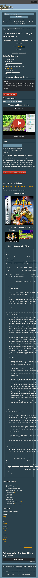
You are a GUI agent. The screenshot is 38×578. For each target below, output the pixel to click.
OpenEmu (5, 528)
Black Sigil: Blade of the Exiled (14, 501)
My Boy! (4, 516)
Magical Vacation (10, 499)
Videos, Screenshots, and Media (14, 63)
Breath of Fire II (10, 496)
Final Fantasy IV (10, 492)
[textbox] (10, 145)
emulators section (28, 547)
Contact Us (19, 568)
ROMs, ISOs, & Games (16, 20)
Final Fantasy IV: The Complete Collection (16, 505)
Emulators (25, 20)
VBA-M (4, 530)
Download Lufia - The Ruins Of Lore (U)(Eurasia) (18, 186)
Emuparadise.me (17, 574)
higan (4, 535)
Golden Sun (9, 485)
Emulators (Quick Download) (13, 72)
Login (9, 20)
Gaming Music (6, 22)
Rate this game (9, 61)
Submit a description (9, 94)
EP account (19, 148)
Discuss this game (10, 74)
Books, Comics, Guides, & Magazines (20, 22)
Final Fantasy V (10, 494)
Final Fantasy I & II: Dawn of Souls (14, 490)
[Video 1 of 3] (19, 123)
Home (5, 20)
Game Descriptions (10, 59)
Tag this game (9, 64)
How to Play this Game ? (19, 53)
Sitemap (8, 566)
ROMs (4, 28)
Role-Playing (21, 46)
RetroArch (5, 517)
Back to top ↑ (32, 561)
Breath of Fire (10, 497)
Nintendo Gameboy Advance (13, 28)
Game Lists (22, 23)
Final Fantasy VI (10, 487)
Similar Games (9, 70)
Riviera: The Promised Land (13, 488)
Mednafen (5, 523)
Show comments (19, 559)
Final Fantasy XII (10, 503)
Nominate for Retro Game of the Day (15, 66)
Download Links (10, 68)
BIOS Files (31, 20)
